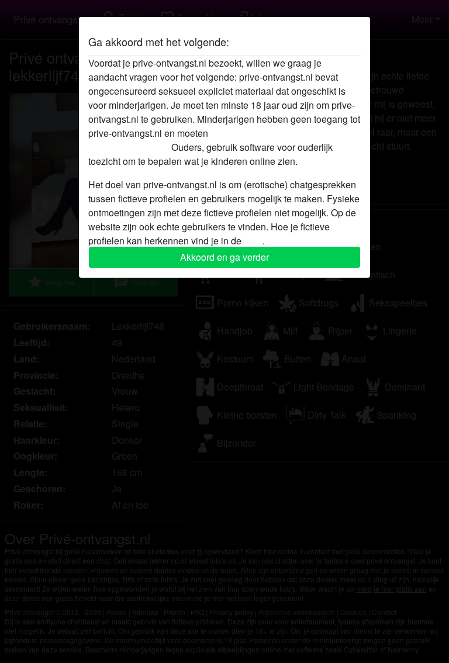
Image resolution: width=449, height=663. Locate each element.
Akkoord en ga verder (224, 257)
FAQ (253, 240)
